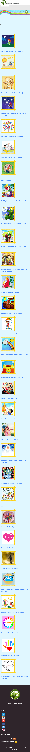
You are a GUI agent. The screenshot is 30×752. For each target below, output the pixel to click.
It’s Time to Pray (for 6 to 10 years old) (11, 157)
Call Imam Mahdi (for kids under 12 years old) (13, 72)
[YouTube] (3, 720)
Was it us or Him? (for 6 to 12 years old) (12, 334)
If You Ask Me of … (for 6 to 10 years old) (12, 440)
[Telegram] (3, 714)
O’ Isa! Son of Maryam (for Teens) (10, 292)
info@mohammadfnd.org (7, 741)
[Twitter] (3, 726)
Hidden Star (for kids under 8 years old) (12, 51)
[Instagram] (3, 717)
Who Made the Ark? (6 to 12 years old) (11, 313)
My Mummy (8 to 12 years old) (9, 398)
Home (1, 23)
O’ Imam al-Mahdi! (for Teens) (9, 568)
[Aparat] (3, 730)
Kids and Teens (8, 23)
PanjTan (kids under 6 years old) (10, 656)
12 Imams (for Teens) (7, 548)
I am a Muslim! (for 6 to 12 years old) (11, 419)
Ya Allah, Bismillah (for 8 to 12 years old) (12, 377)
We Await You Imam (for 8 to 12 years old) (12, 612)
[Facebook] (3, 723)
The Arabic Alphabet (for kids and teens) (12, 136)
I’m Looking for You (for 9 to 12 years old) (12, 483)
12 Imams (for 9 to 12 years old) (10, 527)
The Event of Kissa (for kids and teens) (12, 93)
